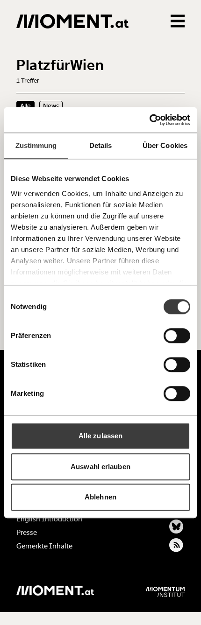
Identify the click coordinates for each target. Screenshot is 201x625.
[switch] (177, 335)
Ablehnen (100, 497)
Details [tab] (100, 145)
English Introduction (49, 519)
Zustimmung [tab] (36, 145)
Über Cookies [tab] (165, 145)
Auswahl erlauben (100, 467)
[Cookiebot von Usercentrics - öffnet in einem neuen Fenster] (149, 120)
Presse (26, 532)
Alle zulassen (100, 436)
